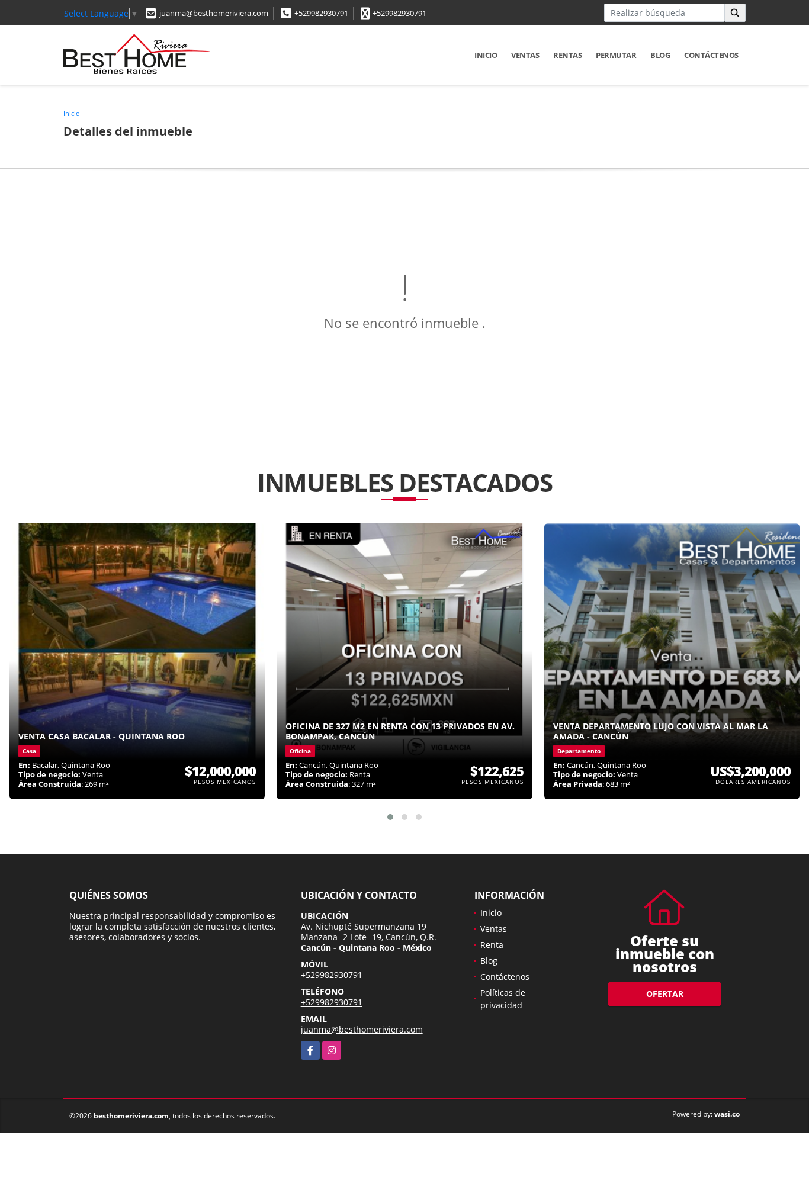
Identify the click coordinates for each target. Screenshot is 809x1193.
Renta (491, 944)
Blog (660, 55)
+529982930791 (321, 13)
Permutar (616, 55)
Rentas (567, 55)
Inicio (485, 55)
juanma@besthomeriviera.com (213, 13)
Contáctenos (711, 55)
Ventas (525, 55)
